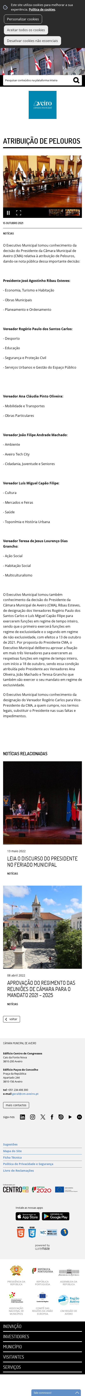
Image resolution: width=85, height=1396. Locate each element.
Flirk (79, 1117)
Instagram (32, 1117)
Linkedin (22, 1117)
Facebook (52, 1117)
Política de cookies (42, 9)
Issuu (61, 1117)
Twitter (42, 1117)
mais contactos (16, 1105)
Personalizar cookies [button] (23, 19)
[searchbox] (42, 80)
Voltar (13, 1019)
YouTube (70, 1118)
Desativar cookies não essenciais (32, 40)
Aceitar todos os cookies (26, 30)
